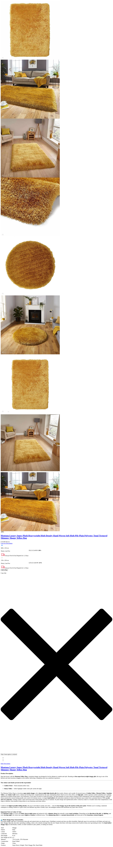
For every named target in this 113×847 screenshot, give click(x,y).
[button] (56, 754)
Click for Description (6, 543)
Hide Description (5, 763)
